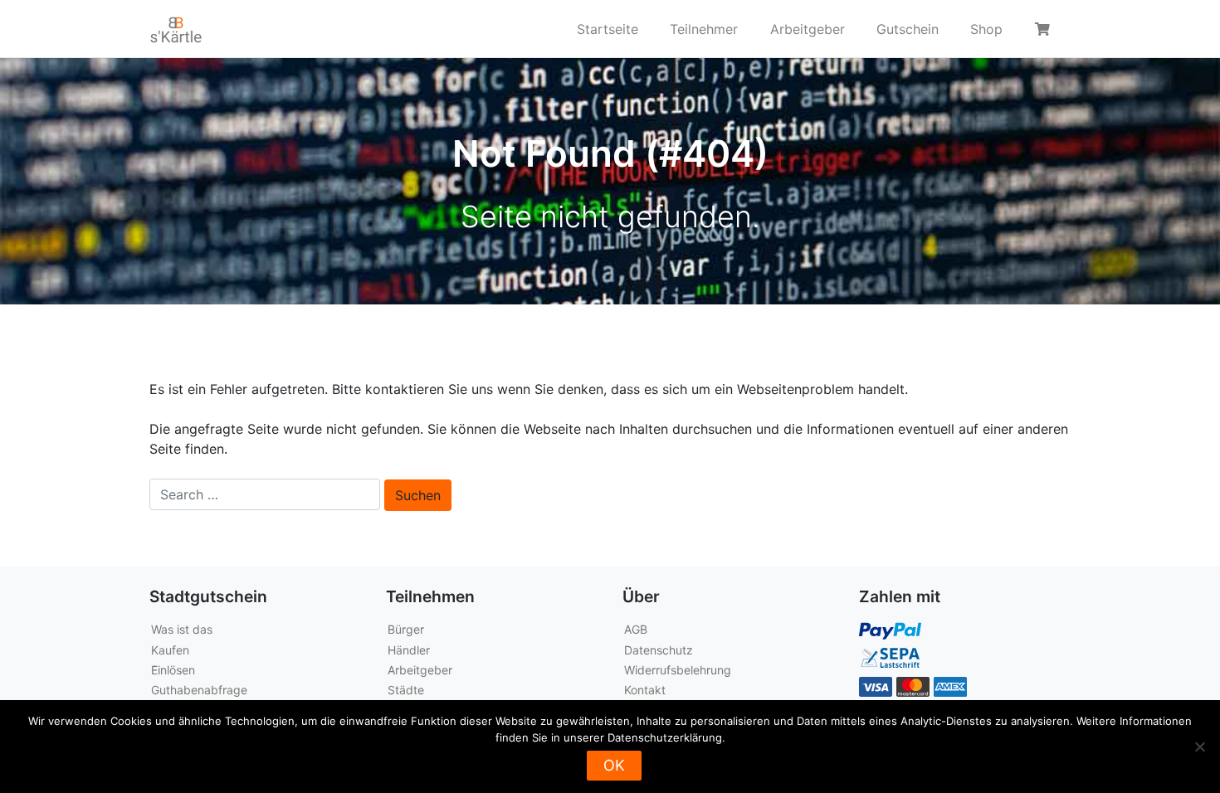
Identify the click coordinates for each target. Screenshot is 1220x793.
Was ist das (181, 629)
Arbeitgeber (807, 29)
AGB (635, 629)
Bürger (406, 629)
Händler (409, 650)
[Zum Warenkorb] (1044, 29)
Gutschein (907, 29)
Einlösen (173, 670)
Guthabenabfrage (199, 690)
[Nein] (1199, 746)
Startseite (607, 29)
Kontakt (645, 690)
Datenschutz (658, 650)
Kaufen (170, 650)
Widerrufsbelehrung (677, 670)
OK (614, 765)
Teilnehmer (704, 29)
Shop (986, 29)
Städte (406, 690)
